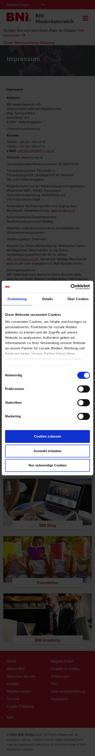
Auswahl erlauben (47, 451)
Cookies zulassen (47, 436)
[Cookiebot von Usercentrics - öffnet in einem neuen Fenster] (70, 287)
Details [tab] (47, 299)
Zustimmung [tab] (17, 299)
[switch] (83, 388)
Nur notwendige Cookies (47, 465)
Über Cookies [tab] (78, 299)
